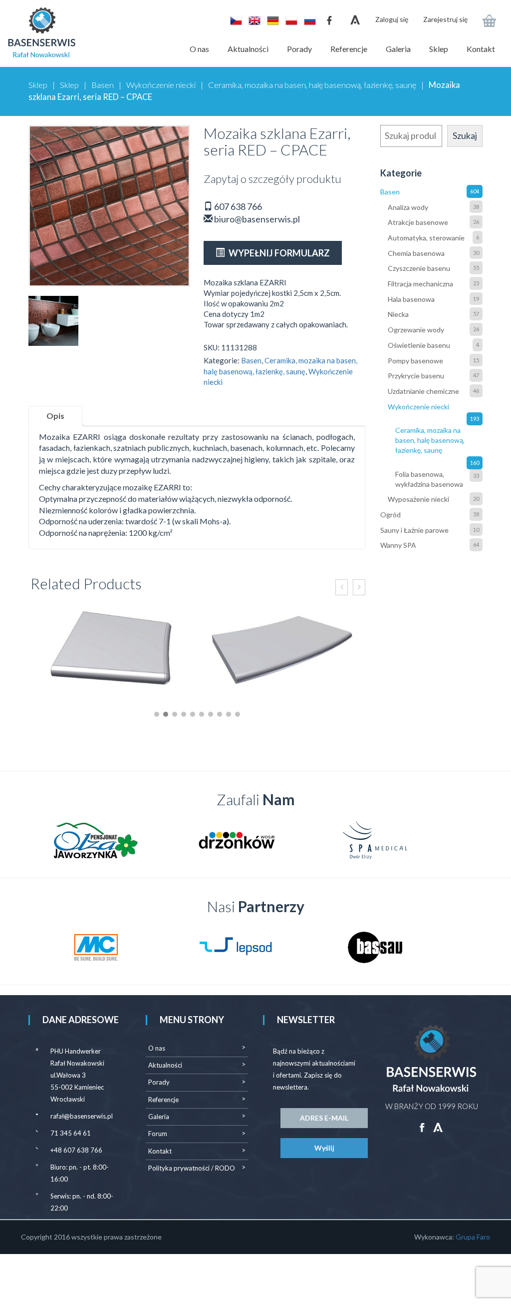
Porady (299, 48)
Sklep (438, 48)
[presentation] (341, 587)
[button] (156, 714)
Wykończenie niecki (161, 85)
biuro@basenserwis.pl (256, 218)
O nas (199, 48)
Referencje (348, 48)
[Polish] (289, 19)
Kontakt (481, 48)
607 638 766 (237, 206)
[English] (253, 19)
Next (470, 840)
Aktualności (248, 48)
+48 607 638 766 (76, 1150)
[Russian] (307, 19)
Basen (102, 85)
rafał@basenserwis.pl (81, 1116)
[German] (271, 19)
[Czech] (234, 19)
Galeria (398, 48)
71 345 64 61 (70, 1133)
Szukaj (465, 135)
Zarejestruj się (445, 19)
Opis (55, 415)
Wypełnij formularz (278, 252)
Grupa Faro (473, 1237)
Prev (41, 840)
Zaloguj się (391, 19)
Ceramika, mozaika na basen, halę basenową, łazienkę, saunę (312, 85)
